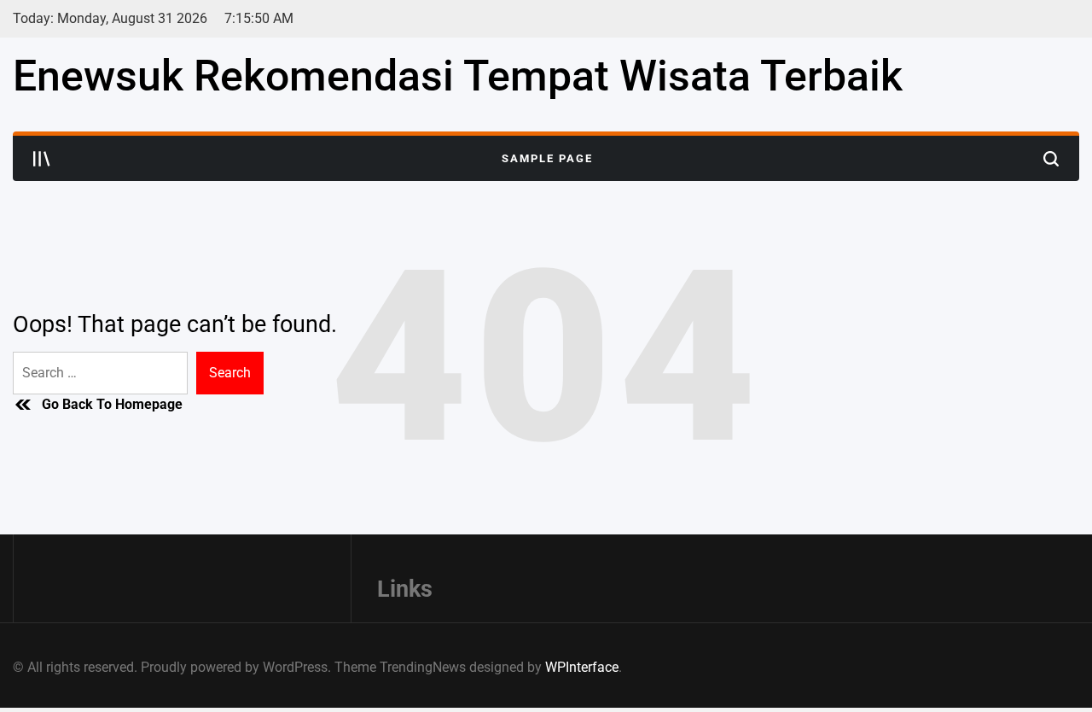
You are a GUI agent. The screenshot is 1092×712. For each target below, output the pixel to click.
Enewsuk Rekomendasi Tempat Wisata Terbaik (458, 76)
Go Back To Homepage (112, 404)
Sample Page (547, 158)
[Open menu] (42, 158)
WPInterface (582, 667)
